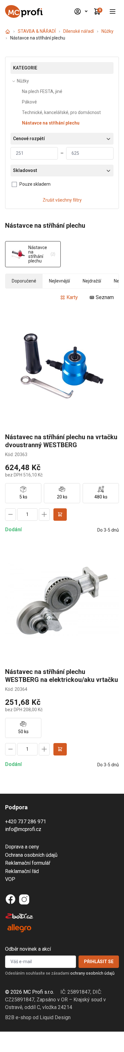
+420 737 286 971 (25, 822)
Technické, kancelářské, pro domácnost (61, 112)
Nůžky (107, 31)
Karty (72, 297)
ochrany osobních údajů (92, 973)
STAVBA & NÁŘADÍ (37, 31)
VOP (10, 879)
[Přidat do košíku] (60, 514)
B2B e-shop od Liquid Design (38, 1017)
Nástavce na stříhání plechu (50, 122)
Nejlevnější (59, 280)
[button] (112, 11)
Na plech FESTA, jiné (42, 91)
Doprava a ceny (22, 847)
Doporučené (24, 280)
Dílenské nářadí (78, 31)
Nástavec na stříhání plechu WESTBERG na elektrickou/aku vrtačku (61, 675)
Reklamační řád (22, 871)
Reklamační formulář (27, 863)
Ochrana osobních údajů (31, 855)
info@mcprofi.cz (23, 829)
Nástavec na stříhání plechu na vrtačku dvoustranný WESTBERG (61, 441)
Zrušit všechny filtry (62, 200)
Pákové (29, 101)
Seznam (105, 297)
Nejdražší (92, 280)
